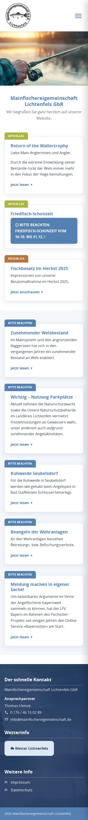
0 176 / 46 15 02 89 (26, 712)
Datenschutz (21, 789)
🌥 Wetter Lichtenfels (29, 748)
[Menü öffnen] (78, 15)
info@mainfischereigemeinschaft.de (40, 719)
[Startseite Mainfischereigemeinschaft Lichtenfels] (18, 15)
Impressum (20, 782)
